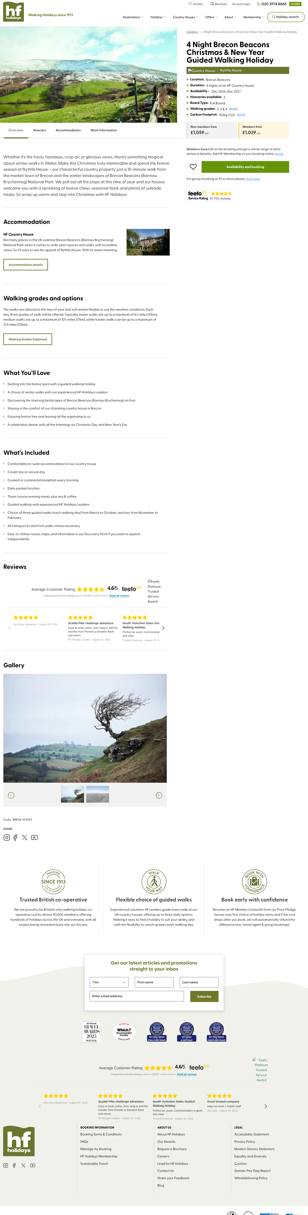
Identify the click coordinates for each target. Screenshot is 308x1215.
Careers (163, 1156)
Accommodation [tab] (68, 130)
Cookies (240, 1163)
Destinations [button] (131, 17)
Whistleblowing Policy (251, 1178)
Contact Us (165, 1170)
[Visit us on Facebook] (15, 837)
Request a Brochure (171, 1149)
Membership (252, 17)
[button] (198, 4)
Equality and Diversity (250, 1156)
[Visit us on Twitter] (24, 837)
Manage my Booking (95, 1149)
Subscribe (204, 996)
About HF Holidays (171, 1134)
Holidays (156, 17)
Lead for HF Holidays (172, 1163)
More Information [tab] (104, 130)
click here (253, 178)
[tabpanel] (86, 480)
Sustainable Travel (94, 1163)
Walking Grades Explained (28, 339)
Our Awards (166, 1141)
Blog (160, 1185)
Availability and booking (245, 166)
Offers (209, 17)
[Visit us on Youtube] (34, 837)
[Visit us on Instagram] (6, 837)
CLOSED (295, 4)
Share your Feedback (173, 1178)
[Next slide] (166, 113)
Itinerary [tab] (39, 130)
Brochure (221, 4)
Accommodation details (26, 264)
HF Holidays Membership (99, 1156)
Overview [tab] (16, 130)
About (228, 17)
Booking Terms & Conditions (101, 1134)
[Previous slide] (157, 113)
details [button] (233, 108)
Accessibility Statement (251, 1134)
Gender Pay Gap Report (252, 1170)
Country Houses (184, 17)
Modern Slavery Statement (254, 1149)
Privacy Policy (244, 1141)
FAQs (84, 1141)
